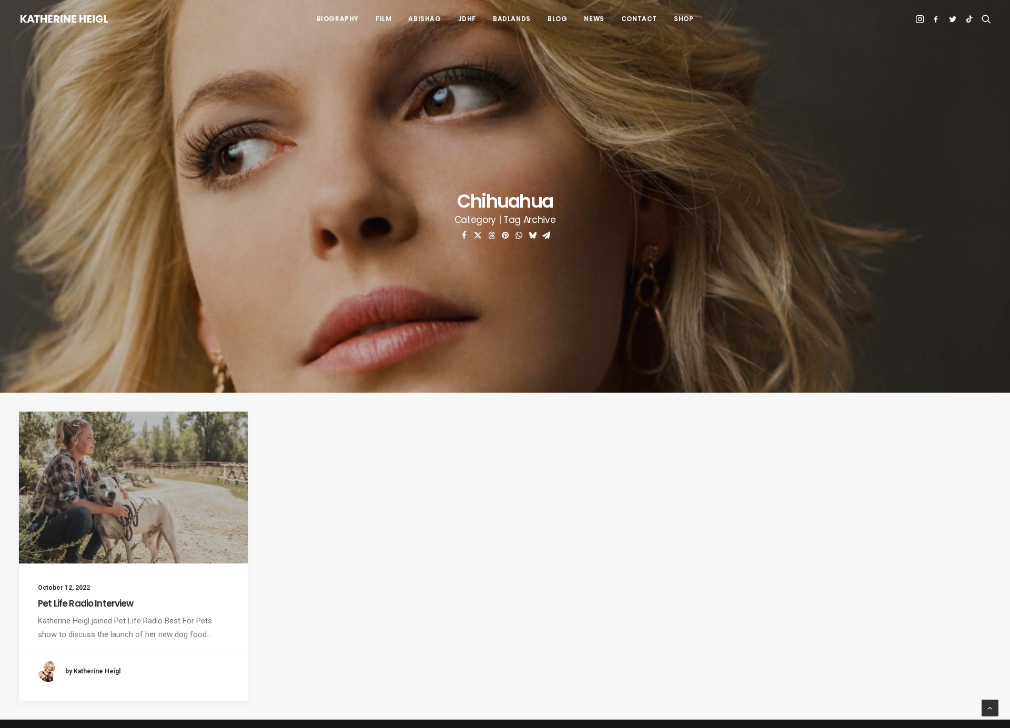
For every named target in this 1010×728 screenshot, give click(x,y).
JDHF (467, 18)
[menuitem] (337, 19)
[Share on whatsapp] (518, 235)
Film (383, 18)
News (594, 18)
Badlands (512, 18)
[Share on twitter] (477, 235)
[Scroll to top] (990, 707)
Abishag (424, 18)
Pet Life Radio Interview (86, 603)
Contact (639, 18)
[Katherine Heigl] (64, 19)
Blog (557, 18)
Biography (338, 18)
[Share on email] (546, 235)
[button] (920, 19)
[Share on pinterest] (505, 235)
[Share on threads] (491, 235)
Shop (683, 18)
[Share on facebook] (464, 235)
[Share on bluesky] (532, 235)
